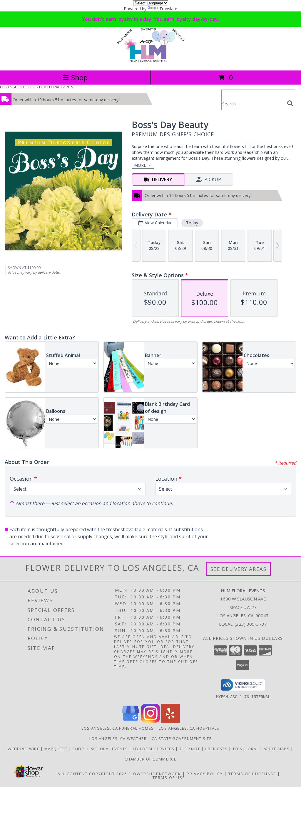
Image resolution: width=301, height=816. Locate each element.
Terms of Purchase (252, 773)
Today (192, 223)
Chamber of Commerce (150, 759)
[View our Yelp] (170, 721)
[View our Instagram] (150, 721)
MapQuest (56, 748)
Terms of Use (169, 777)
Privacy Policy (205, 773)
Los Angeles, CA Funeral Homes (117, 728)
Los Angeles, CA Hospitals (189, 728)
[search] (290, 103)
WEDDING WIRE (24, 748)
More (140, 165)
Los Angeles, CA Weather (118, 738)
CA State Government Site (182, 738)
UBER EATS (217, 748)
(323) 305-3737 (251, 624)
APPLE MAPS (277, 748)
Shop (79, 77)
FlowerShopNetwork (154, 773)
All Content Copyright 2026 (92, 773)
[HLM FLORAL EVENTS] (150, 62)
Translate (168, 8)
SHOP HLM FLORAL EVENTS (100, 748)
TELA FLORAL (246, 748)
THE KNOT (190, 748)
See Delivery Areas (238, 569)
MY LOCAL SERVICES (154, 748)
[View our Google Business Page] (130, 721)
